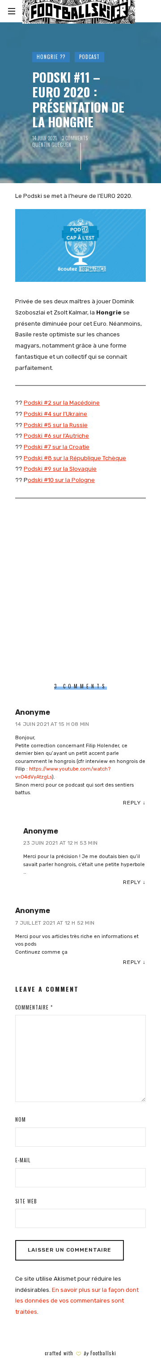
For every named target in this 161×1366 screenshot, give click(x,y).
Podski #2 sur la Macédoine (62, 402)
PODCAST (89, 56)
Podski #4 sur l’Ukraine (55, 414)
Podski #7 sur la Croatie (56, 447)
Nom (20, 1119)
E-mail (22, 1160)
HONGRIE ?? (51, 56)
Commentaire (34, 1007)
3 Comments (75, 138)
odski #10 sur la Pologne (61, 480)
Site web (26, 1201)
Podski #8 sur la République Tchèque (75, 458)
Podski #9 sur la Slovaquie (60, 468)
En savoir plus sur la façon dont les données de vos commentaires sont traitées (77, 1300)
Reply (132, 803)
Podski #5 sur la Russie (56, 425)
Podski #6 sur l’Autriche (56, 435)
